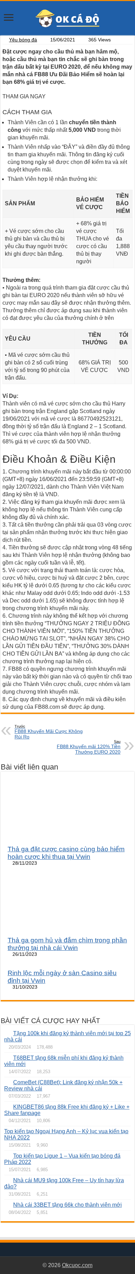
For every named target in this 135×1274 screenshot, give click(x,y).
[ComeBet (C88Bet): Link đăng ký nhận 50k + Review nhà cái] (7, 1082)
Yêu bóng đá (23, 39)
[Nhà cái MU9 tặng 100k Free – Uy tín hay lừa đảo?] (7, 1180)
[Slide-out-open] (9, 18)
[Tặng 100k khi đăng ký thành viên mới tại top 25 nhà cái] (7, 1033)
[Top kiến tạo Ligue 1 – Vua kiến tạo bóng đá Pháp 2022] (7, 1155)
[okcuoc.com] (67, 18)
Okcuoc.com (77, 1265)
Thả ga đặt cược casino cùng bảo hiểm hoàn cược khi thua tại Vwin (66, 852)
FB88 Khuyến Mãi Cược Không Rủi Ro (49, 731)
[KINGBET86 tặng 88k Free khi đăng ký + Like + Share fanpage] (7, 1106)
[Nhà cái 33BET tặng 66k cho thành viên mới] (7, 1204)
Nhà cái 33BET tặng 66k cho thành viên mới (67, 1205)
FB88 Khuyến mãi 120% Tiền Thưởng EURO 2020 (88, 747)
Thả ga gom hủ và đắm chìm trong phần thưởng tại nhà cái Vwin (67, 944)
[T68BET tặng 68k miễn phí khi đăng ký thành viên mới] (7, 1057)
